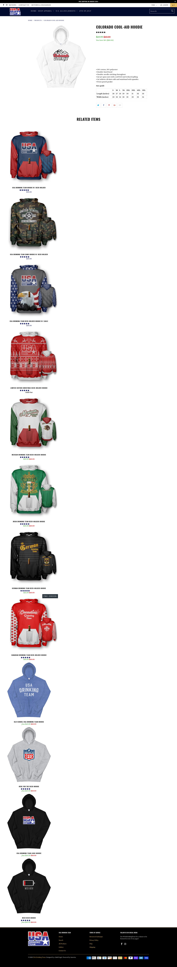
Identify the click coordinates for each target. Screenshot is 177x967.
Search (61, 940)
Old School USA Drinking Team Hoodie (29, 690)
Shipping (92, 947)
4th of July (85, 11)
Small (100, 49)
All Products (62, 944)
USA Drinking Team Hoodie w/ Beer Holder (29, 156)
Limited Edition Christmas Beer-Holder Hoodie (29, 356)
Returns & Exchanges (41, 5)
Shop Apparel (45, 11)
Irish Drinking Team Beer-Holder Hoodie (29, 489)
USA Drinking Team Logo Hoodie (29, 821)
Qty (97, 60)
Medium (109, 49)
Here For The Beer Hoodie (29, 754)
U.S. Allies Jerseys (66, 11)
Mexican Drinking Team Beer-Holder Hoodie (29, 423)
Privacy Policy (94, 940)
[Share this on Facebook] (104, 105)
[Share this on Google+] (114, 105)
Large (118, 49)
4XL (104, 54)
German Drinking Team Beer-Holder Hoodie (29, 556)
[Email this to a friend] (120, 105)
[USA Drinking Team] (15, 11)
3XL (98, 54)
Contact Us (24, 5)
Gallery (61, 947)
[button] (100, 32)
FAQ (91, 944)
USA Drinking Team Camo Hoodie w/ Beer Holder (29, 222)
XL (126, 49)
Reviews (12, 5)
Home (34, 11)
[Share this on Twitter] (98, 105)
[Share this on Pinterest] (109, 105)
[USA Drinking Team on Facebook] (3, 5)
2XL (131, 49)
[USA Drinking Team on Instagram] (6, 5)
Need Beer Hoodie (29, 886)
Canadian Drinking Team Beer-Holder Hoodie (29, 623)
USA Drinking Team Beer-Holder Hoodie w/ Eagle (29, 289)
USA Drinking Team (39, 957)
